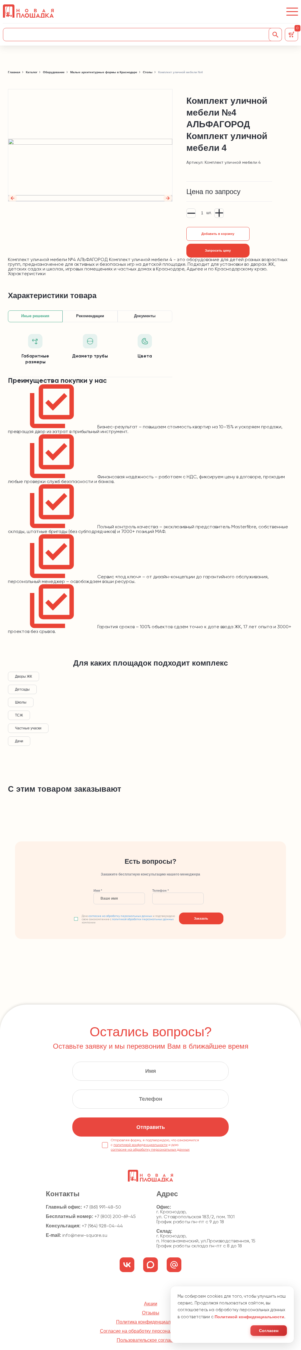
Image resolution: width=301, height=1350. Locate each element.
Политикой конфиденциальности (249, 1316)
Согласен (268, 1330)
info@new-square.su (84, 1235)
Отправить (150, 1127)
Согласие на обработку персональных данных (150, 1331)
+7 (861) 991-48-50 (102, 1207)
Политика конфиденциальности (150, 1322)
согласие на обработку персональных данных (120, 916)
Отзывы (150, 1313)
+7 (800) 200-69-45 (115, 1216)
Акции (150, 1303)
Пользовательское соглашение (151, 1340)
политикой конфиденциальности (140, 1145)
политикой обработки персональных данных (143, 919)
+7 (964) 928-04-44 (102, 1226)
